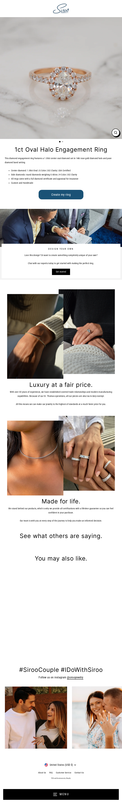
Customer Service (63, 772)
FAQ (51, 772)
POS (52, 778)
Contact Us (79, 772)
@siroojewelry (75, 677)
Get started (61, 271)
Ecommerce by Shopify (64, 778)
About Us (42, 772)
